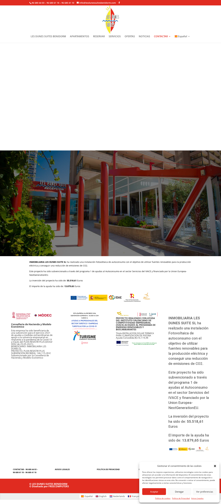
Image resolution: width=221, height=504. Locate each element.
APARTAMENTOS (79, 36)
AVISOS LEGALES (62, 469)
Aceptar (154, 491)
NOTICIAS (144, 36)
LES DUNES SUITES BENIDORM (48, 36)
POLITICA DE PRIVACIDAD (108, 469)
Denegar (179, 491)
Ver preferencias (204, 491)
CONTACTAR (161, 36)
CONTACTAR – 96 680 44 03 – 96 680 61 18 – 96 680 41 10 (25, 471)
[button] (214, 466)
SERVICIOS (115, 36)
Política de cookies (162, 498)
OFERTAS (130, 36)
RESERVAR (99, 36)
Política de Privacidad (181, 498)
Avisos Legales (197, 498)
